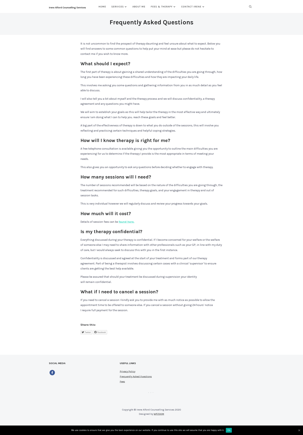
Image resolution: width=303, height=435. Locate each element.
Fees (122, 381)
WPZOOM (159, 413)
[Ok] (299, 430)
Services (117, 6)
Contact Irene (191, 6)
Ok (228, 430)
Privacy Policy (127, 371)
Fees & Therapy (161, 6)
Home (102, 6)
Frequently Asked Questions (136, 376)
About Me (138, 6)
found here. (126, 222)
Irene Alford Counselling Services (67, 7)
